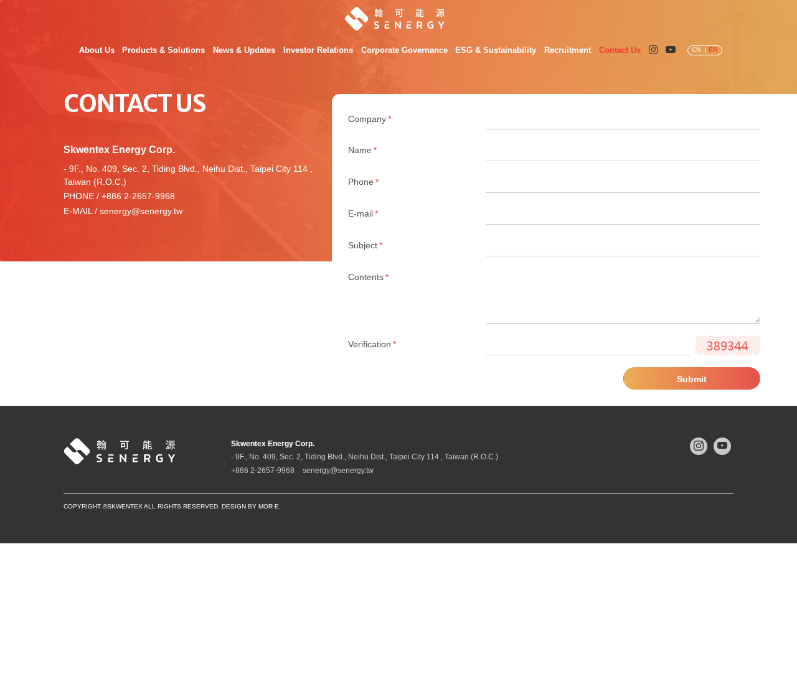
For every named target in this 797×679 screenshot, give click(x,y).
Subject (365, 245)
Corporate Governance (404, 50)
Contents (368, 277)
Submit (692, 379)
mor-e (268, 506)
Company (369, 119)
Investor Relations (318, 50)
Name (362, 150)
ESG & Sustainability (495, 50)
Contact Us (620, 50)
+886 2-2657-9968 (138, 196)
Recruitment (567, 50)
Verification (372, 344)
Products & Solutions (163, 50)
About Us (97, 50)
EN (713, 49)
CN (696, 49)
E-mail (363, 213)
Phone (363, 182)
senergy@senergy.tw (141, 211)
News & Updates (244, 50)
